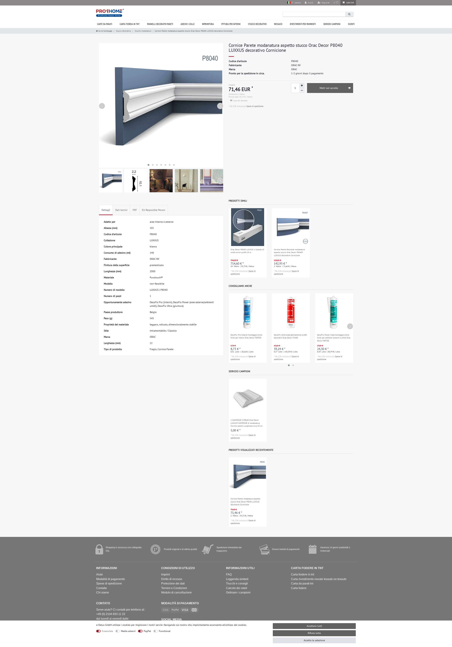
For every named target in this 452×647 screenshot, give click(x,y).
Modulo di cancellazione (176, 592)
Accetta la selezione (314, 640)
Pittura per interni (230, 24)
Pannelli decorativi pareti (160, 24)
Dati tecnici (121, 210)
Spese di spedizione (254, 106)
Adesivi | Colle (188, 24)
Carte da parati (104, 24)
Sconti (351, 24)
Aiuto (99, 574)
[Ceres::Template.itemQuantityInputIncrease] (301, 85)
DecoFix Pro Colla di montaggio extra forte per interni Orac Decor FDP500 (246, 336)
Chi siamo (102, 592)
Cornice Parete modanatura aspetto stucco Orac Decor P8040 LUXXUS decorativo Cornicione (245, 501)
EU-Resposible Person (153, 210)
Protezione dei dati (173, 583)
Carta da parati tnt (302, 583)
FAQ (229, 574)
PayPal (147, 631)
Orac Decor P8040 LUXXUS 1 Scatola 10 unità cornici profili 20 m (247, 251)
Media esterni (128, 631)
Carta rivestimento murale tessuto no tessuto (318, 579)
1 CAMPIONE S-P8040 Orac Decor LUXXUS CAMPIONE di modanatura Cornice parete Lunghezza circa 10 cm (247, 423)
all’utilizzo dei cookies (234, 624)
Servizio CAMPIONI (331, 24)
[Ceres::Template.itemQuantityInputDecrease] (301, 90)
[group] (248, 227)
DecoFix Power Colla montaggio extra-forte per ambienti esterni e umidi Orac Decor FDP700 (333, 338)
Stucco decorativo (257, 24)
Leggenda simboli (237, 579)
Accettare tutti (314, 626)
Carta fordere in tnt (302, 574)
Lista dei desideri (240, 100)
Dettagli (106, 210)
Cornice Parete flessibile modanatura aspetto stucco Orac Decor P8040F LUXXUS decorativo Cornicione (289, 252)
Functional (164, 631)
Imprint (165, 574)
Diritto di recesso (171, 579)
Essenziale (107, 631)
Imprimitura (208, 24)
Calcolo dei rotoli (236, 588)
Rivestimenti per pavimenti (303, 24)
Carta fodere (299, 588)
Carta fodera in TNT (129, 24)
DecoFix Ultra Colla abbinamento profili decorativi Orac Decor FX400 (290, 336)
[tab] (106, 210)
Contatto (101, 588)
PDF (135, 210)
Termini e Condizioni (174, 588)
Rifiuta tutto (314, 633)
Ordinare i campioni (238, 592)
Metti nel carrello (329, 88)
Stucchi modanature (142, 31)
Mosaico (278, 24)
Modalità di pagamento (110, 579)
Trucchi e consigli (237, 583)
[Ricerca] (349, 14)
